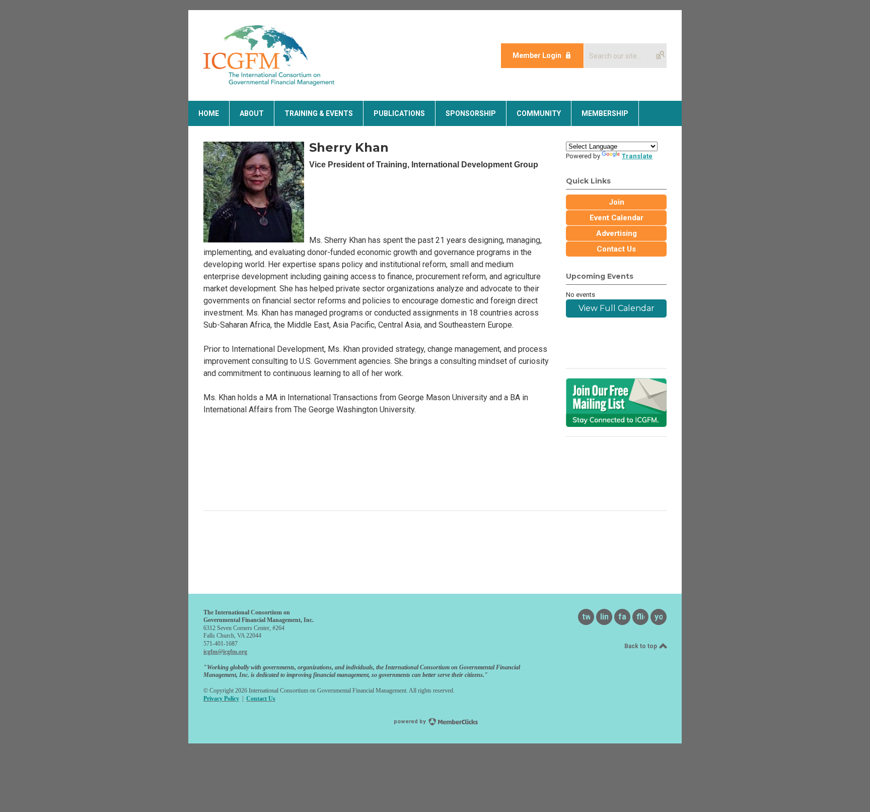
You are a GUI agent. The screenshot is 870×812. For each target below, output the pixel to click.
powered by (410, 721)
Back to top (641, 646)
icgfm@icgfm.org (225, 651)
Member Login (537, 55)
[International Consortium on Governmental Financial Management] (268, 83)
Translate (637, 156)
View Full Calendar (616, 308)
